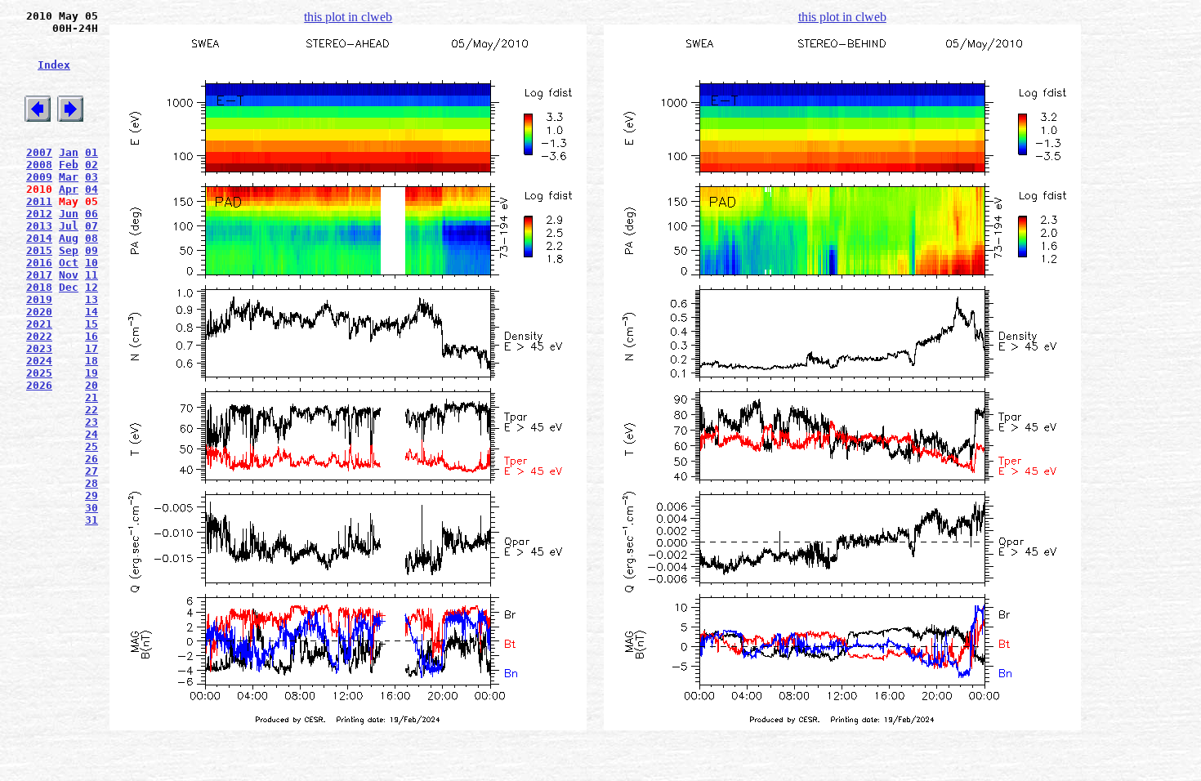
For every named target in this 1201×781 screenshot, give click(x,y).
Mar (68, 177)
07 (91, 226)
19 (91, 373)
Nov (68, 275)
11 (91, 275)
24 (91, 434)
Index (54, 65)
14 (91, 312)
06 (91, 214)
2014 (39, 238)
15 (91, 324)
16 (91, 336)
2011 (39, 201)
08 (91, 238)
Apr (68, 189)
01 (91, 152)
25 (91, 446)
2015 (39, 250)
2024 (39, 361)
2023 (39, 348)
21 (91, 397)
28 (91, 483)
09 (91, 250)
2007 (39, 152)
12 (91, 287)
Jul (68, 226)
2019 (39, 299)
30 (91, 508)
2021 (39, 324)
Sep (68, 250)
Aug (68, 238)
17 (91, 348)
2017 (39, 275)
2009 (39, 177)
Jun (68, 214)
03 (91, 177)
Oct (68, 263)
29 (91, 495)
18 (91, 361)
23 (91, 422)
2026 (39, 385)
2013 (39, 226)
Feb (68, 164)
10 (91, 263)
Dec (68, 287)
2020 (39, 312)
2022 (39, 336)
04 (91, 189)
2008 (39, 164)
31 (91, 520)
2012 (39, 214)
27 (91, 471)
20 (91, 385)
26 (91, 459)
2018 (39, 287)
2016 (39, 263)
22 (91, 410)
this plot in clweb (348, 17)
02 (91, 164)
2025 (39, 373)
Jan (68, 152)
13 (91, 299)
